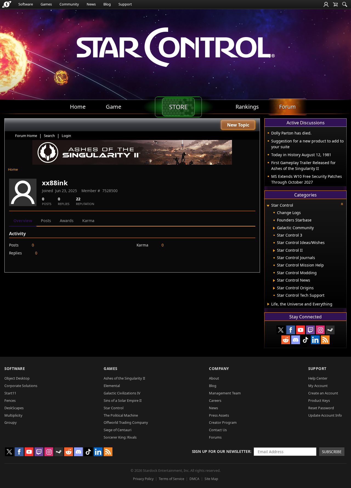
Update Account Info (325, 415)
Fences (10, 400)
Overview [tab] (22, 220)
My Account (318, 385)
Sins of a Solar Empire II (122, 400)
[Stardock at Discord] (296, 340)
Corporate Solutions (20, 385)
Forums (215, 437)
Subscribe (332, 451)
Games (46, 4)
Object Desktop (17, 378)
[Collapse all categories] (342, 204)
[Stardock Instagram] (320, 330)
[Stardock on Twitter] (281, 330)
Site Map (211, 478)
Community (69, 4)
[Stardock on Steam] (330, 330)
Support (125, 4)
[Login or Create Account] (326, 4)
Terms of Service (171, 478)
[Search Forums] (345, 4)
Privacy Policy (143, 478)
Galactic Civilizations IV (122, 393)
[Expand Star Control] (268, 206)
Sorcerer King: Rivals (120, 437)
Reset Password (321, 407)
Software (25, 4)
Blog (107, 4)
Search (49, 135)
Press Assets (219, 415)
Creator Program (223, 422)
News (91, 4)
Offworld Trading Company (126, 422)
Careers (215, 400)
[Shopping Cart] (335, 4)
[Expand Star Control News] (274, 280)
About (214, 378)
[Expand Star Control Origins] (274, 288)
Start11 (10, 393)
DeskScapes (14, 407)
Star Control (113, 407)
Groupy (10, 422)
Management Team (225, 393)
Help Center (317, 378)
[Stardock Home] (6, 4)
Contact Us (218, 429)
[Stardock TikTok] (305, 340)
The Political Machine (121, 415)
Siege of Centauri (117, 429)
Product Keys (319, 400)
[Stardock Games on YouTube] (300, 330)
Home (13, 169)
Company (219, 368)
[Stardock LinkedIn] (315, 340)
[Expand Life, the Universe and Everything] (268, 304)
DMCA (194, 478)
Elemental (112, 385)
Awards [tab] (66, 220)
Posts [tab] (46, 220)
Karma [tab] (88, 220)
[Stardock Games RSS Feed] (325, 340)
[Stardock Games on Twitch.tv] (310, 330)
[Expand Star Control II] (274, 250)
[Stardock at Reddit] (286, 340)
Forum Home (26, 135)
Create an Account (323, 393)
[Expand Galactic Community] (274, 228)
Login (66, 135)
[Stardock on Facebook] (291, 330)
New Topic (238, 125)
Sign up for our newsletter (221, 451)
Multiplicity (13, 415)
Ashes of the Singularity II (124, 378)
